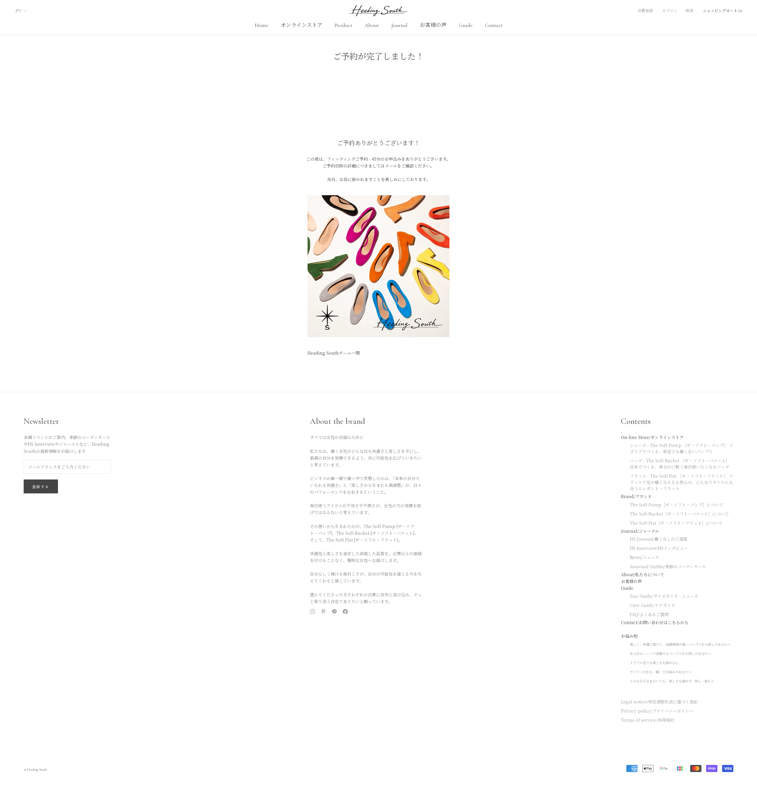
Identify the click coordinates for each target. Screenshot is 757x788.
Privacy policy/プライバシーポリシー (657, 711)
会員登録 (645, 11)
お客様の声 (433, 25)
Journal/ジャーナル (640, 531)
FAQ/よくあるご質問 (649, 614)
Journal (399, 25)
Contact (493, 25)
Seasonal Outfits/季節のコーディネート (668, 566)
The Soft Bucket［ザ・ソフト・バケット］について (679, 514)
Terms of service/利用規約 (647, 720)
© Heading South (35, 769)
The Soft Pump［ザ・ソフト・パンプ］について (676, 505)
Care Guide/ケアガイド (652, 605)
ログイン (669, 11)
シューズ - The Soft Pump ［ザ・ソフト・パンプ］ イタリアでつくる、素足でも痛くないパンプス (681, 448)
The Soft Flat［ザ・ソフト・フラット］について (676, 523)
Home (261, 25)
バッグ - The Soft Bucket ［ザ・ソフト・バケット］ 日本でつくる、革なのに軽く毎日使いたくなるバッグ (680, 464)
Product (343, 25)
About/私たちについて (642, 574)
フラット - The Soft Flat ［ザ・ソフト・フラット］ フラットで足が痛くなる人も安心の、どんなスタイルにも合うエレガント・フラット (681, 482)
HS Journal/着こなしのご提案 (659, 539)
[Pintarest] (323, 612)
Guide (466, 25)
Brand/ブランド (636, 496)
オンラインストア (301, 25)
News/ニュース (644, 557)
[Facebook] (345, 612)
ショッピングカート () (722, 11)
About (372, 25)
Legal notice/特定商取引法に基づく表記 (659, 702)
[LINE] (334, 612)
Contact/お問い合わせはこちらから (654, 622)
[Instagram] (312, 612)
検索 (689, 11)
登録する (40, 487)
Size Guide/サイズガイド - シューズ (664, 596)
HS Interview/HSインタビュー (659, 548)
